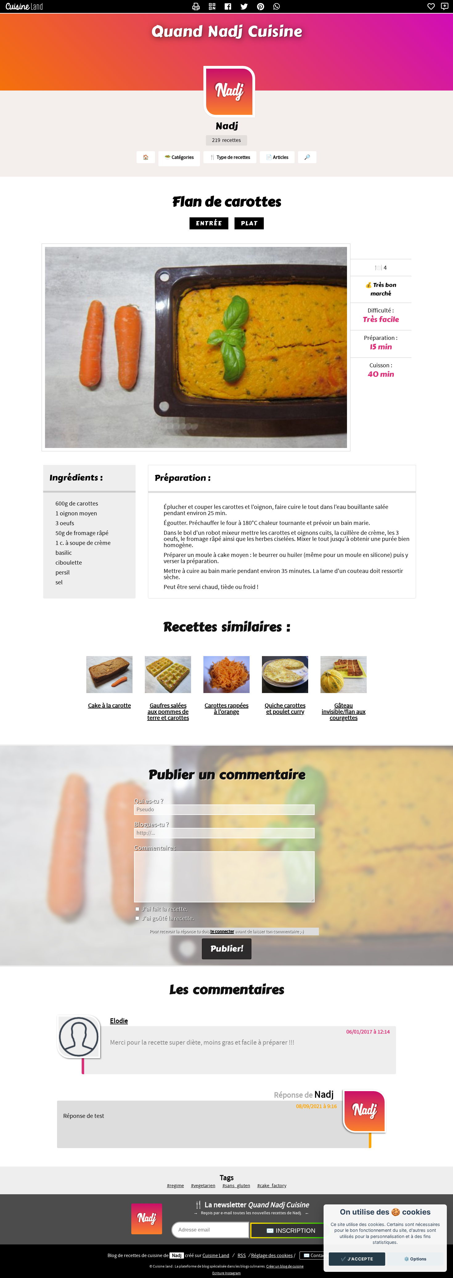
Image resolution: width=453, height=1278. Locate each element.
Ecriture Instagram (226, 1273)
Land (215, 1255)
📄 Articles (277, 157)
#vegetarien (203, 1185)
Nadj (177, 1255)
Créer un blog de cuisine (285, 1266)
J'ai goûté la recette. (167, 918)
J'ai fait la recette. (164, 909)
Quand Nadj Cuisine (226, 32)
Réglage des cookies (272, 1255)
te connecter (222, 931)
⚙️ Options (415, 1258)
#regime (175, 1185)
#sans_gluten (236, 1185)
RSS (242, 1255)
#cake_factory (271, 1185)
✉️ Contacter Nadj (322, 1255)
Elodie (119, 1021)
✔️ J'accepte (357, 1258)
